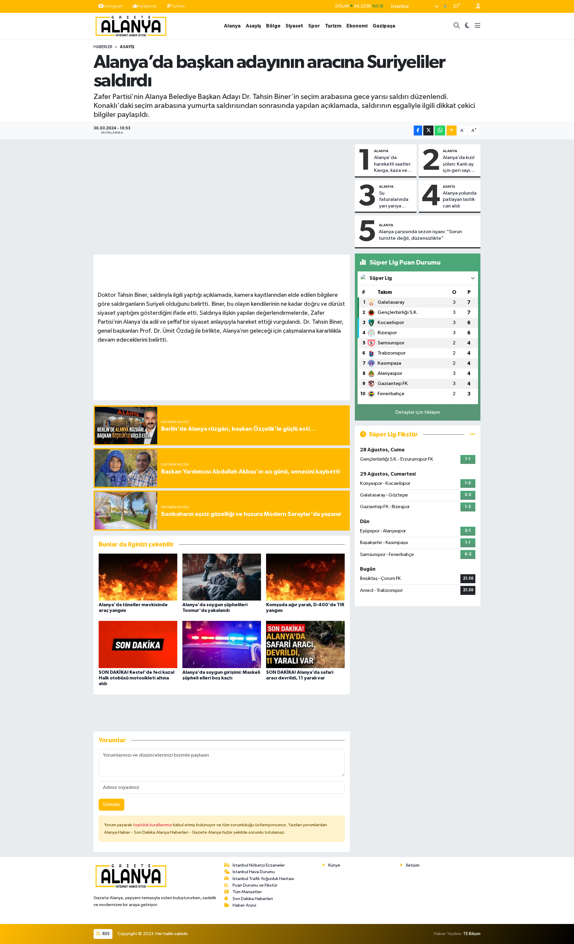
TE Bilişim (471, 933)
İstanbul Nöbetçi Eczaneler (259, 865)
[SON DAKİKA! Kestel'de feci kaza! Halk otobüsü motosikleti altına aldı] (138, 644)
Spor (314, 25)
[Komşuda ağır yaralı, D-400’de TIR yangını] (305, 576)
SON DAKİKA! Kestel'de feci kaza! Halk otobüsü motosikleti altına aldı (137, 678)
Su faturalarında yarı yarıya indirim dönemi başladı (396, 200)
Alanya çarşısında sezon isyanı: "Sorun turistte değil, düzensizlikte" (420, 235)
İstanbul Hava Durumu (254, 872)
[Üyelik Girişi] (475, 6)
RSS (106, 933)
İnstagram (113, 6)
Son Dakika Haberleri (253, 898)
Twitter (178, 6)
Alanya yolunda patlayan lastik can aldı (460, 200)
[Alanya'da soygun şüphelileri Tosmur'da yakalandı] (221, 576)
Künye (334, 865)
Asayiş (253, 25)
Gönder (111, 804)
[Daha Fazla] (452, 130)
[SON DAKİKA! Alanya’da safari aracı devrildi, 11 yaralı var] (305, 644)
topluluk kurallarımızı (153, 825)
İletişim (412, 865)
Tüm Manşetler (247, 892)
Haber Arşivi (244, 905)
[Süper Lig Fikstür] (472, 434)
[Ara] (456, 26)
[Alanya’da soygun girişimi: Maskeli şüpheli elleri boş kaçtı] (221, 644)
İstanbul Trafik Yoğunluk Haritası (263, 878)
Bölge (273, 25)
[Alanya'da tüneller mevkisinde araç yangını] (138, 576)
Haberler (103, 47)
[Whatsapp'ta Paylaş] (440, 130)
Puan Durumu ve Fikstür (255, 885)
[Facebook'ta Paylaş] (418, 130)
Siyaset (294, 25)
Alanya (232, 25)
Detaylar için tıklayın (418, 412)
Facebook (147, 6)
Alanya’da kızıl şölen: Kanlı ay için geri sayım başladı (458, 164)
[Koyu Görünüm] (467, 26)
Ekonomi (356, 25)
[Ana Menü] (477, 26)
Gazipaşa (384, 25)
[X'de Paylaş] (428, 130)
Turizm (333, 25)
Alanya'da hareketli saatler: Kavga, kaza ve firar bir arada (393, 164)
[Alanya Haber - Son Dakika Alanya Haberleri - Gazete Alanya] (131, 25)
